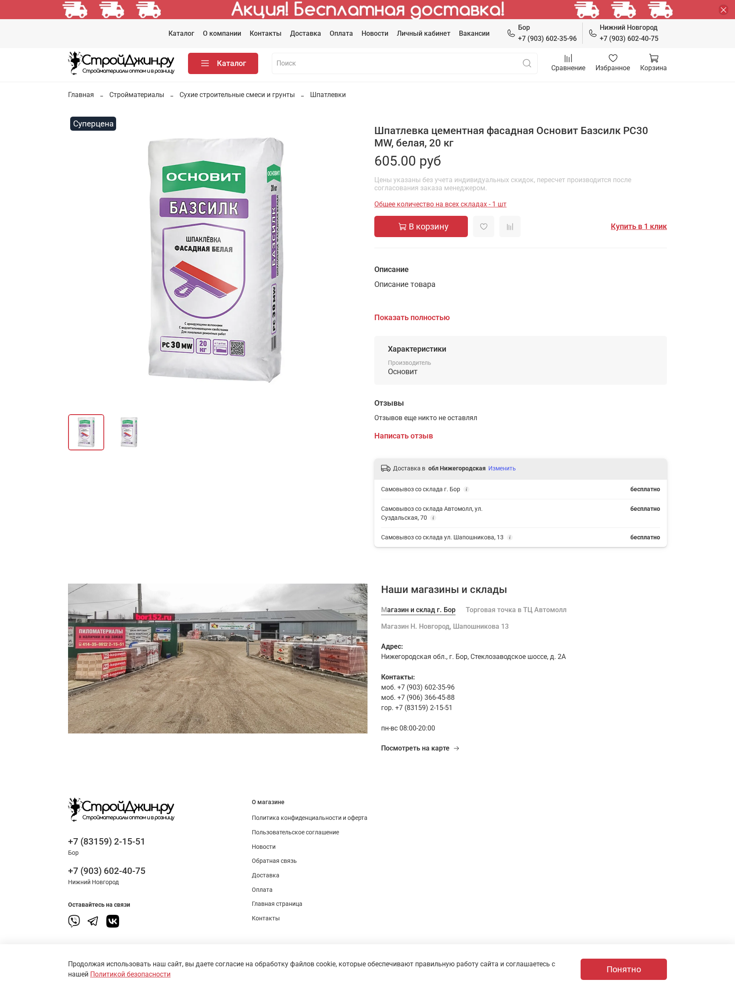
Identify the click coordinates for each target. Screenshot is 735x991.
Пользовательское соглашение (295, 832)
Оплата (341, 33)
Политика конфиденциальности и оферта (310, 818)
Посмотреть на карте (415, 748)
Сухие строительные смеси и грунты (237, 95)
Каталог (181, 33)
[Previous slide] (81, 261)
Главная (81, 95)
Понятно (624, 969)
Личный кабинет (423, 33)
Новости (375, 33)
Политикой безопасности (130, 974)
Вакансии (474, 33)
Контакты (266, 33)
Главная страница (277, 904)
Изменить (502, 468)
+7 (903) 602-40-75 (629, 33)
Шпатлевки (328, 95)
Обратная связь (274, 861)
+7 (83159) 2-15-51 (106, 841)
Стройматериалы (136, 95)
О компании (222, 33)
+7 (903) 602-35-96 (547, 33)
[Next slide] (347, 261)
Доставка (305, 33)
